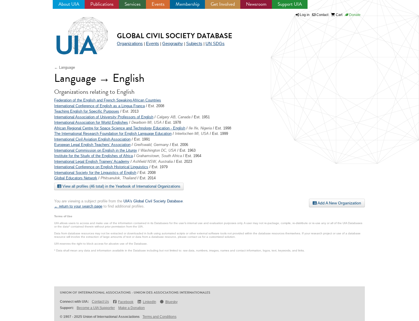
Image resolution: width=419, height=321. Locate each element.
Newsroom (256, 4)
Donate (354, 15)
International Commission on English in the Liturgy (95, 150)
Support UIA (290, 4)
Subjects (194, 43)
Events (158, 4)
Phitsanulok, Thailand (118, 178)
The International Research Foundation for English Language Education (113, 133)
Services (133, 4)
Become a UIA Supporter (96, 308)
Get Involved (223, 4)
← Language (64, 67)
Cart (338, 15)
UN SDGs (215, 43)
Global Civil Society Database (174, 36)
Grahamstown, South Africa (159, 156)
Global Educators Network (75, 178)
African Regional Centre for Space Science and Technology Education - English (119, 128)
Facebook (125, 302)
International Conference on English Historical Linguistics (101, 167)
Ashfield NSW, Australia (153, 161)
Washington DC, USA (158, 150)
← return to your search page (78, 206)
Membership (188, 4)
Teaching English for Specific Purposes (86, 111)
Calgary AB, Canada (173, 117)
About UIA (68, 4)
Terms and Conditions (159, 317)
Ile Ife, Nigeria (200, 128)
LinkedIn (149, 302)
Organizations (130, 43)
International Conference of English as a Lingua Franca (99, 106)
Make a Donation (131, 308)
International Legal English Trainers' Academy (91, 161)
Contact (322, 15)
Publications (101, 4)
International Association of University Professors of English (103, 117)
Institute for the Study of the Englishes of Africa (93, 156)
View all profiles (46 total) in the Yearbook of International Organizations (120, 186)
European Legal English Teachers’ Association (92, 145)
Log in (305, 15)
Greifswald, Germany (151, 145)
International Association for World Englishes (91, 122)
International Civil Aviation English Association (92, 139)
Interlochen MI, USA (192, 133)
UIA (75, 32)
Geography (172, 43)
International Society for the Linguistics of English (95, 172)
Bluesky (171, 302)
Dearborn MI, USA (146, 122)
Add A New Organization (339, 203)
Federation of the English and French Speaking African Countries (107, 100)
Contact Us (100, 302)
